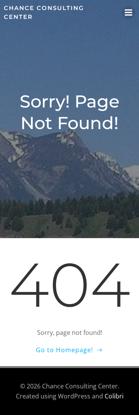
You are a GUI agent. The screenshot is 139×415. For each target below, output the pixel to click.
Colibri (114, 396)
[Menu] (128, 12)
